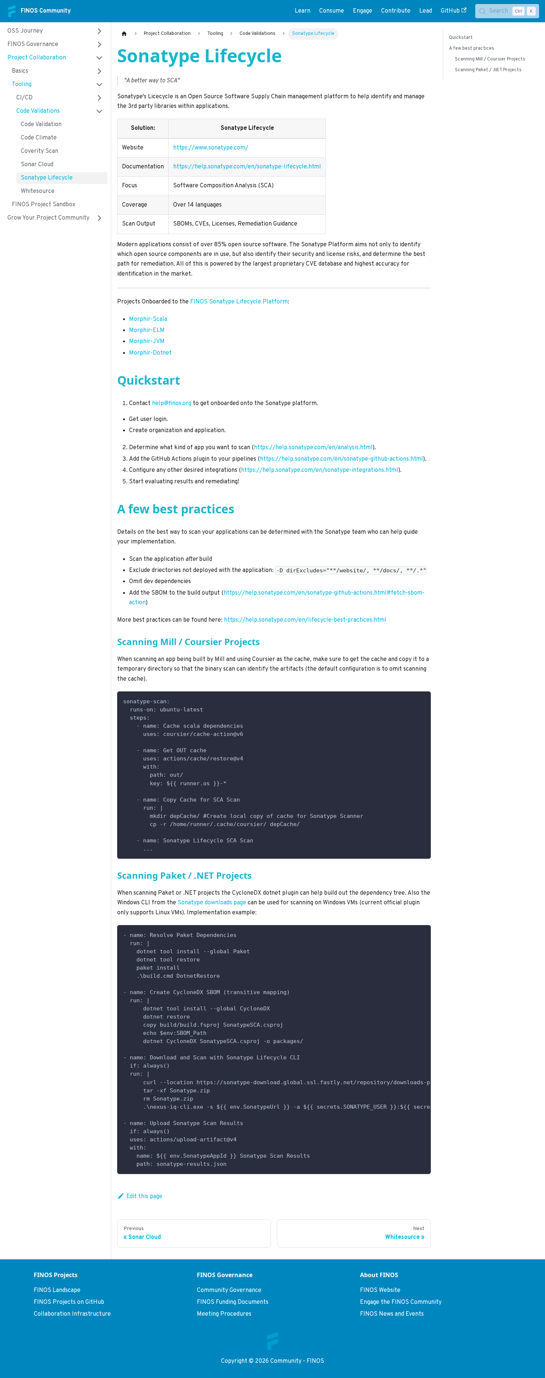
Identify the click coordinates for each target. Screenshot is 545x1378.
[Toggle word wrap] (408, 934)
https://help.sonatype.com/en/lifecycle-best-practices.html (305, 620)
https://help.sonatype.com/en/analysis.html (313, 447)
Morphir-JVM (147, 341)
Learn (302, 11)
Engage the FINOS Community (401, 1302)
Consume (331, 11)
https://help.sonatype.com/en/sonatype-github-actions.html (341, 459)
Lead (425, 11)
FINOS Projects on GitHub (69, 1302)
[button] (55, 31)
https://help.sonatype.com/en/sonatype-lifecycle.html (247, 167)
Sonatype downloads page (212, 903)
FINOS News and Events (392, 1314)
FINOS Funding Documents (232, 1302)
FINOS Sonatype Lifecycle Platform (239, 302)
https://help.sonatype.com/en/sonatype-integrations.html (319, 470)
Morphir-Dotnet (150, 353)
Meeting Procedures (224, 1314)
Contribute (395, 11)
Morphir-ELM (147, 330)
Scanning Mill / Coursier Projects (490, 59)
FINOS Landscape (57, 1290)
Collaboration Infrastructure (72, 1314)
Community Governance (229, 1290)
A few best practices (471, 49)
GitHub (450, 11)
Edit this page (144, 1196)
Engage (362, 11)
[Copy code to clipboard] (422, 700)
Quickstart (461, 38)
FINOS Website (380, 1290)
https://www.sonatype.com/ (210, 148)
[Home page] (124, 34)
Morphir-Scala (148, 319)
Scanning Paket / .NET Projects (488, 70)
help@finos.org (171, 403)
